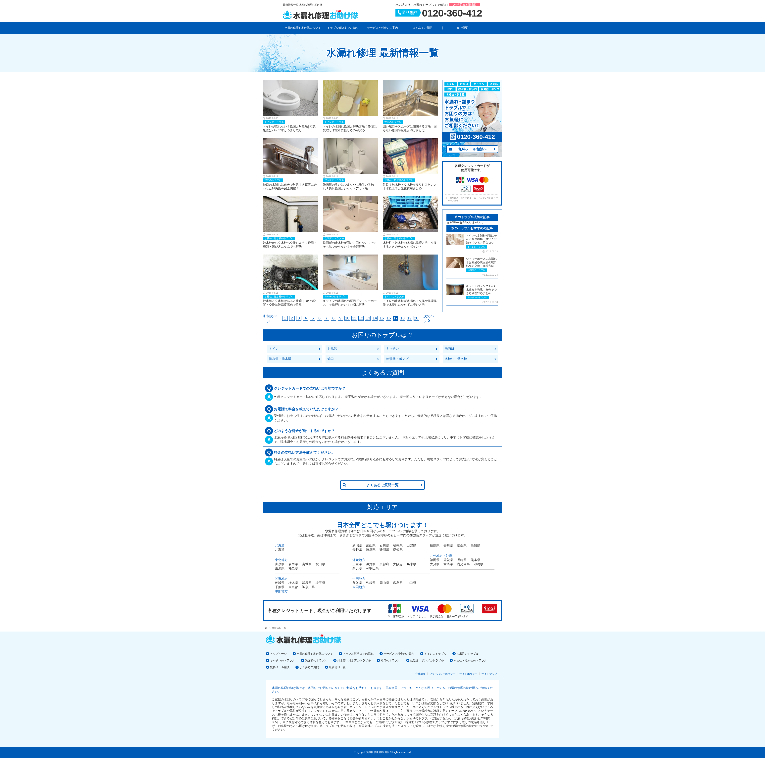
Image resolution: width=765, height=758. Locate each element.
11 (354, 318)
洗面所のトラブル (316, 660)
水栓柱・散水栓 (456, 358)
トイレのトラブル (435, 653)
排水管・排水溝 (280, 358)
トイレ (274, 348)
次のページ (430, 318)
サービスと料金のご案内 (382, 27)
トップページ (278, 653)
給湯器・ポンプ (397, 358)
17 (395, 318)
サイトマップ (489, 673)
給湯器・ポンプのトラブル (427, 660)
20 (416, 318)
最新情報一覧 (279, 628)
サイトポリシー (468, 673)
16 (388, 318)
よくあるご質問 (422, 27)
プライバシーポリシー (442, 673)
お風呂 (332, 348)
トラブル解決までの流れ (342, 27)
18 (402, 318)
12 (361, 318)
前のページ (270, 318)
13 (368, 318)
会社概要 (462, 27)
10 (347, 318)
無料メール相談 (279, 667)
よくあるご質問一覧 (382, 485)
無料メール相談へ (472, 149)
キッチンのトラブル (282, 660)
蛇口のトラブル (390, 660)
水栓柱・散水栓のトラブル (470, 660)
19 (409, 318)
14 (375, 318)
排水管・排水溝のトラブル (354, 660)
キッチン (392, 348)
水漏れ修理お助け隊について (303, 27)
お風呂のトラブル (467, 653)
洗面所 (449, 348)
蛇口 (331, 358)
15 (382, 318)
